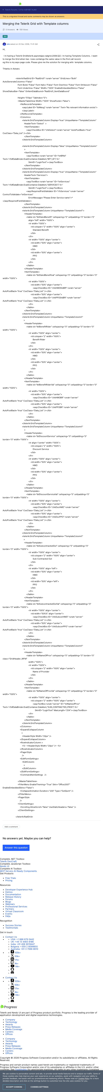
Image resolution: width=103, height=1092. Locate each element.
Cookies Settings (39, 1087)
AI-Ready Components (25, 871)
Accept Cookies (14, 1087)
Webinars (10, 904)
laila (8, 44)
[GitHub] (12, 970)
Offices (9, 1034)
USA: (22, 939)
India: (23, 944)
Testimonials (11, 927)
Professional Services (16, 906)
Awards (9, 1024)
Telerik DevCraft (8, 861)
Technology (11, 1022)
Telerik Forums (10, 10)
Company (10, 1019)
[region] (51, 1081)
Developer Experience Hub (19, 889)
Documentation (13, 894)
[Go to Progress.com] (8, 1008)
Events (8, 913)
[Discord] (12, 973)
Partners (9, 909)
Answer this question (16, 847)
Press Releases (12, 1027)
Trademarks (21, 1069)
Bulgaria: (24, 946)
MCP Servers (6, 871)
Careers (9, 1031)
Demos (8, 892)
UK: (22, 941)
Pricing (8, 880)
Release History (13, 896)
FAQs (7, 916)
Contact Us (11, 937)
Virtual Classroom (14, 911)
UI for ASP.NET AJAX (27, 10)
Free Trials (10, 878)
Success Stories (13, 925)
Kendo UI (4, 866)
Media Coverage (13, 1029)
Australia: (24, 949)
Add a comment (11, 827)
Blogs (8, 901)
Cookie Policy (83, 1078)
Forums (9, 899)
